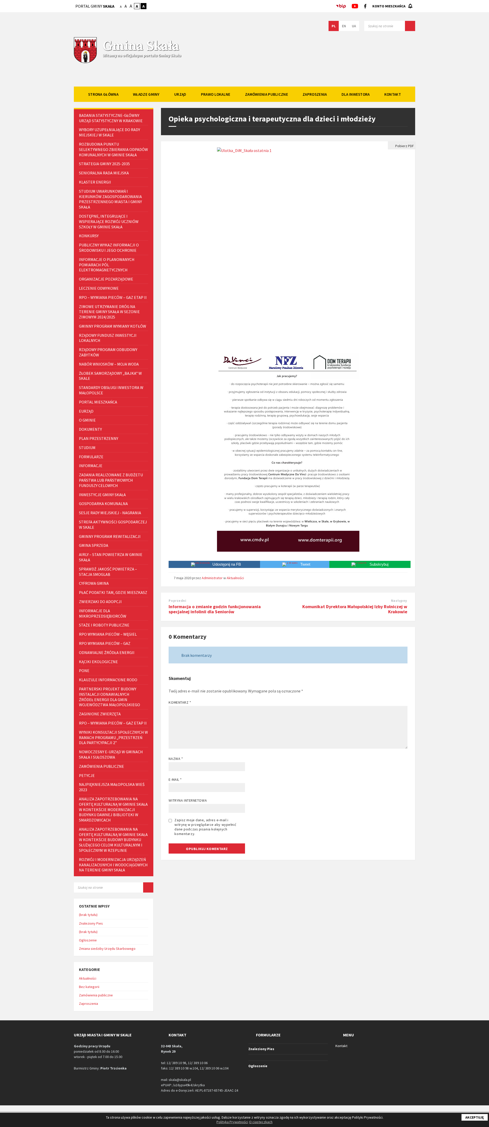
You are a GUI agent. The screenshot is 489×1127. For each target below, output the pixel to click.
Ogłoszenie (88, 940)
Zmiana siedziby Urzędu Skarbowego (107, 948)
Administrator (212, 578)
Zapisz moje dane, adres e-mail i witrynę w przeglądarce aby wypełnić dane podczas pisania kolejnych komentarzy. (205, 827)
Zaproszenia (88, 1003)
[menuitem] (103, 94)
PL (334, 26)
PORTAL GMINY (94, 6)
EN (344, 26)
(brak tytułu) (88, 914)
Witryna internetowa (188, 800)
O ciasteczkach (261, 1122)
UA (354, 26)
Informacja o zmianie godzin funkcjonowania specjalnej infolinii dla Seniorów (215, 609)
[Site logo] (85, 62)
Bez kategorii (89, 986)
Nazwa (176, 758)
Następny (399, 601)
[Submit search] (410, 26)
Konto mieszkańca (388, 6)
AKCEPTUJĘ (474, 1117)
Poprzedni (177, 601)
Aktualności (235, 578)
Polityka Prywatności (232, 1122)
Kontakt (341, 1045)
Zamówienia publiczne (96, 995)
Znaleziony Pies (91, 923)
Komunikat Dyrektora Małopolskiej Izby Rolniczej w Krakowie (354, 609)
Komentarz (180, 702)
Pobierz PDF (404, 146)
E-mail (175, 779)
